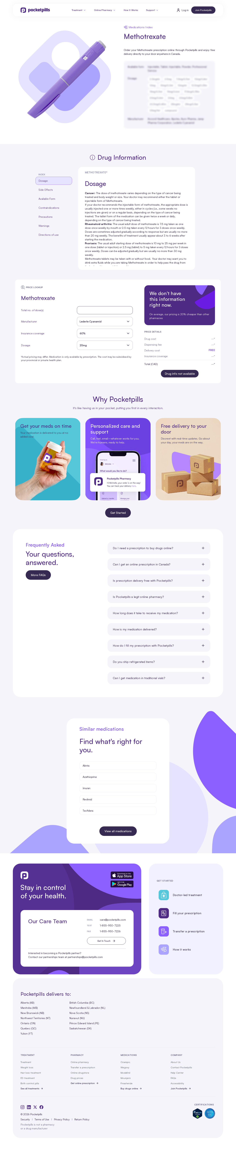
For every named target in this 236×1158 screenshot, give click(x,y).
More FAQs (38, 575)
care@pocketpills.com (113, 919)
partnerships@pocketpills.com (85, 957)
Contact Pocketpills (181, 1067)
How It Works (131, 10)
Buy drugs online (129, 1088)
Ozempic (125, 1062)
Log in (185, 10)
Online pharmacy (80, 1062)
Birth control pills (30, 1083)
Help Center (177, 1072)
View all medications (118, 831)
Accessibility (177, 1083)
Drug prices (77, 1078)
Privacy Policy (62, 1119)
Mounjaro (126, 1078)
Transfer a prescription (83, 1067)
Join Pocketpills (203, 10)
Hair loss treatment (31, 1072)
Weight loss (27, 1067)
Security (25, 1119)
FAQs (173, 1078)
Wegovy (125, 1067)
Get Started (118, 512)
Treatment (77, 10)
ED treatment (28, 1078)
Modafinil (125, 1072)
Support (150, 10)
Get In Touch (103, 940)
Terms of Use (42, 1119)
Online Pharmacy (103, 10)
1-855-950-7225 (110, 925)
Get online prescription (83, 1083)
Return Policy (81, 1119)
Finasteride (126, 1083)
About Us (176, 1062)
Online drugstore (80, 1072)
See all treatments (30, 1088)
